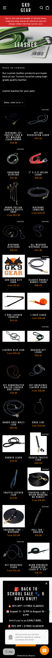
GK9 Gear (26, 7)
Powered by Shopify (26, 655)
